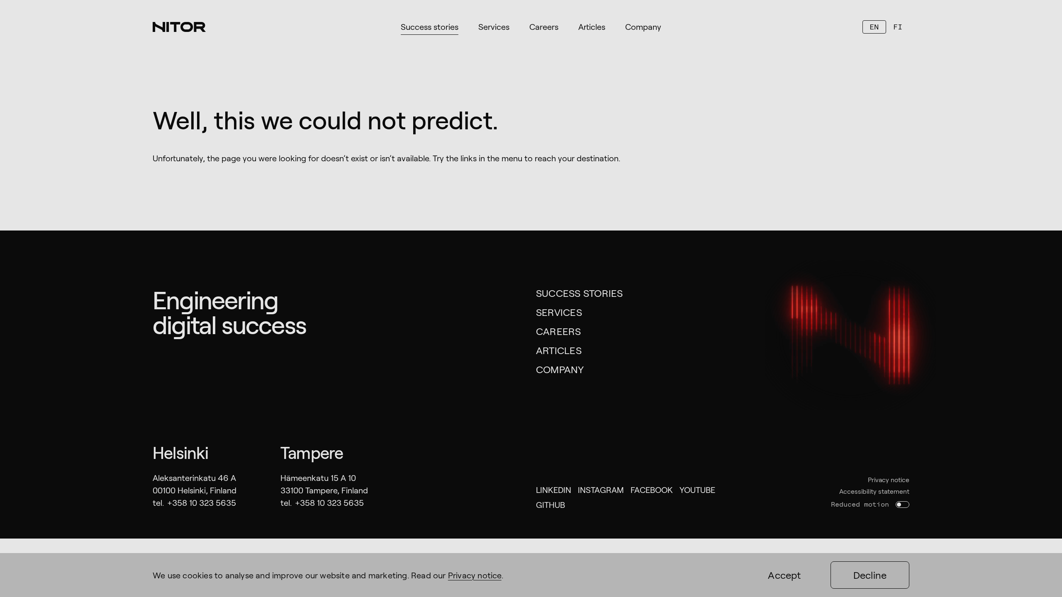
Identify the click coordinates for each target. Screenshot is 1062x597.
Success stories (579, 293)
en (874, 26)
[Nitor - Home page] (179, 27)
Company (560, 369)
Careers (558, 331)
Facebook (652, 489)
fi (897, 26)
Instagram (601, 489)
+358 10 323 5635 (201, 502)
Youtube (697, 489)
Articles (559, 350)
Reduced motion (860, 504)
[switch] (902, 504)
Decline (870, 575)
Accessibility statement (874, 491)
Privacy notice (888, 479)
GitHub (550, 504)
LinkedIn (553, 489)
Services (559, 312)
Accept (784, 575)
